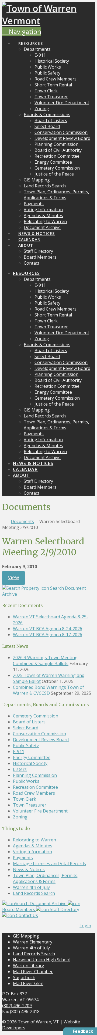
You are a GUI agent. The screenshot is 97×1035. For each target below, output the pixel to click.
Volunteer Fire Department (40, 811)
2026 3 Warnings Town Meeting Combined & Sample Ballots (45, 660)
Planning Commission (35, 775)
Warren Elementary (32, 942)
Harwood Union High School (41, 960)
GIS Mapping (26, 936)
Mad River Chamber (33, 972)
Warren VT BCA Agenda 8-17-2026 (47, 635)
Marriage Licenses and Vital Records (49, 864)
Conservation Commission (39, 734)
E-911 (18, 751)
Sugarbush (24, 977)
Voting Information (32, 852)
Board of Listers (29, 722)
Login (85, 926)
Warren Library (28, 966)
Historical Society (30, 763)
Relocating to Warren (34, 840)
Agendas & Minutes (32, 846)
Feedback (83, 1031)
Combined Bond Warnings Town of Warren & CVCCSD (48, 690)
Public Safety (26, 746)
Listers (20, 769)
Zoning (20, 817)
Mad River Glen (28, 983)
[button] (21, 31)
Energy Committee (31, 757)
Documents (22, 521)
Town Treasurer (29, 805)
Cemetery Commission (35, 716)
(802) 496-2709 (17, 1006)
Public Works (26, 781)
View (13, 577)
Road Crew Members (34, 793)
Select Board (25, 728)
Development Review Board (41, 740)
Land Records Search (34, 893)
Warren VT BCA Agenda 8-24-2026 (47, 629)
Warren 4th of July (31, 887)
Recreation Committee (35, 787)
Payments (23, 858)
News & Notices (29, 869)
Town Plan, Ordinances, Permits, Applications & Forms (45, 878)
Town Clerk (24, 799)
